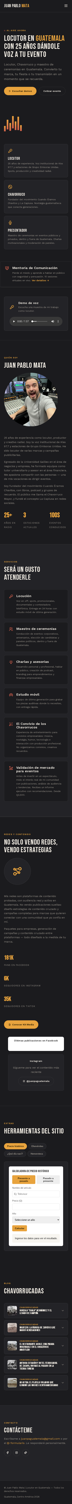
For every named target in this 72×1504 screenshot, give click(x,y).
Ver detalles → (40, 280)
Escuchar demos (22, 91)
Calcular (19, 1228)
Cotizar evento (52, 91)
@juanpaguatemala (37, 1081)
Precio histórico (15, 1146)
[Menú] (66, 6)
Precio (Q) (17, 1201)
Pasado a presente (48, 1179)
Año (14, 1213)
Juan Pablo (16, 6)
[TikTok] (25, 1452)
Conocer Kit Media (23, 1024)
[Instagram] (16, 1452)
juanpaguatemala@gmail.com (40, 1438)
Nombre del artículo (21, 1188)
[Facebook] (7, 1452)
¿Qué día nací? (15, 1154)
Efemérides (37, 1146)
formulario (17, 1443)
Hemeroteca (37, 1154)
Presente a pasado (24, 1179)
